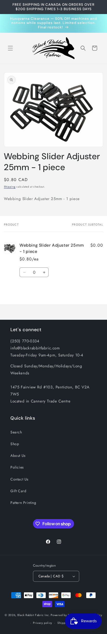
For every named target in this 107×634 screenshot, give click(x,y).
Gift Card (18, 491)
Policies (17, 467)
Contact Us (19, 479)
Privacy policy (42, 623)
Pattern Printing (23, 502)
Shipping (10, 187)
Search (16, 432)
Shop (14, 443)
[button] (10, 48)
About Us (18, 455)
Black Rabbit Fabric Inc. (33, 615)
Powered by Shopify (64, 615)
